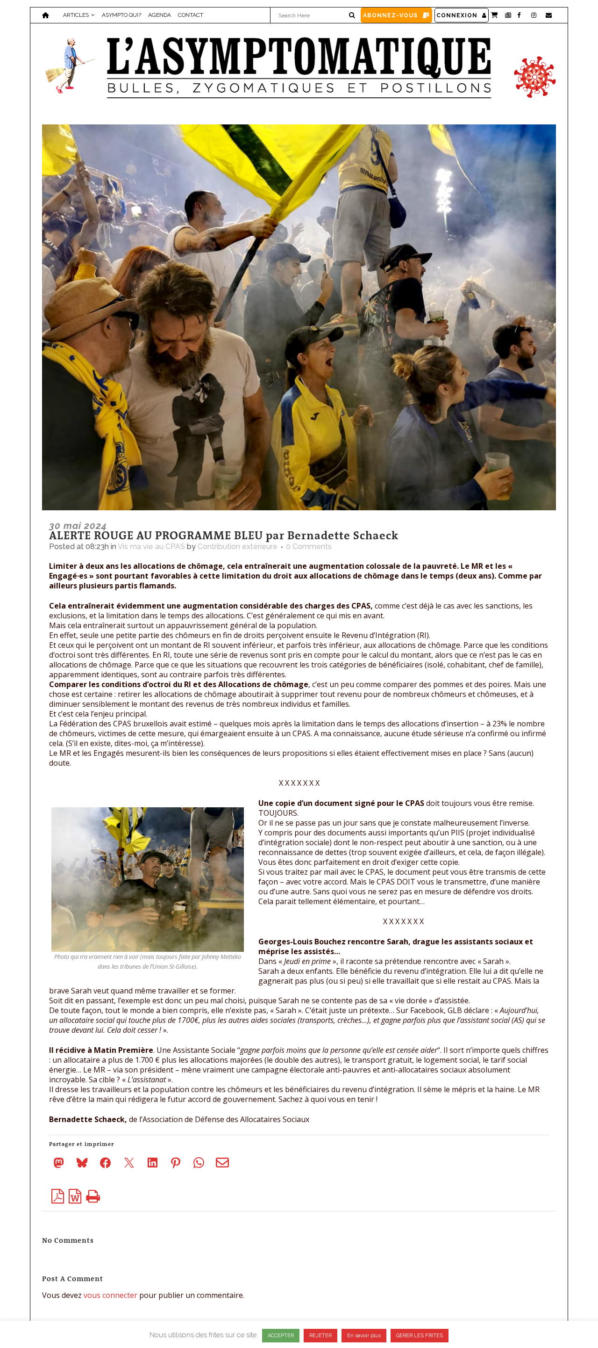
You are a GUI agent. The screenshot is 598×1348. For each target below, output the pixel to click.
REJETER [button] (320, 1336)
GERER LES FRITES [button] (419, 1336)
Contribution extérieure (238, 546)
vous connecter (110, 1295)
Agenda (159, 15)
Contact (190, 15)
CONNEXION (456, 15)
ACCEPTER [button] (281, 1336)
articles (76, 15)
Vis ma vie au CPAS (151, 546)
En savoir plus (364, 1336)
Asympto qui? (121, 15)
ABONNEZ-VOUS (390, 15)
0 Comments (309, 546)
